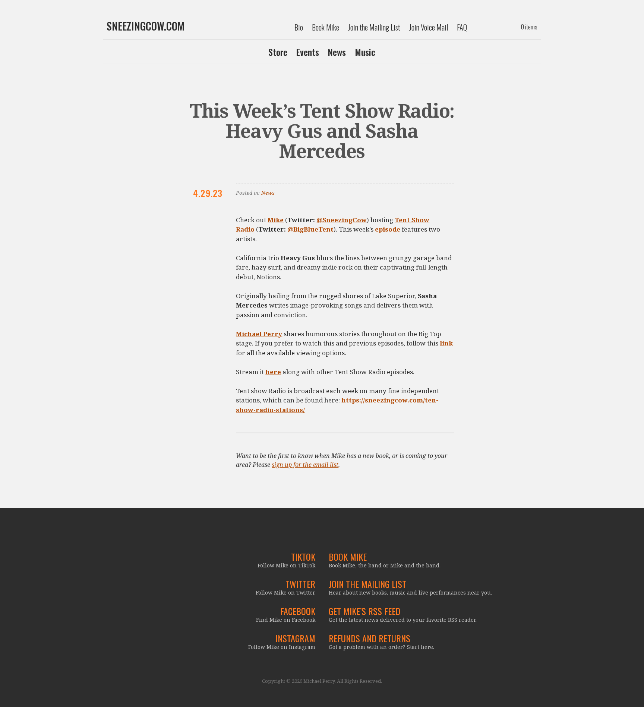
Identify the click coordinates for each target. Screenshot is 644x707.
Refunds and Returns (369, 638)
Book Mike (325, 27)
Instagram (295, 638)
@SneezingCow (341, 220)
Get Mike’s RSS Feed (364, 611)
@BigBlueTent (310, 229)
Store (277, 51)
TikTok (303, 556)
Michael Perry (259, 333)
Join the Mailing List (374, 27)
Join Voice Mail (428, 27)
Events (307, 51)
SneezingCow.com (145, 26)
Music (365, 51)
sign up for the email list (305, 465)
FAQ (462, 27)
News (337, 51)
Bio (298, 27)
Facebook (297, 611)
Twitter (300, 583)
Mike (276, 220)
